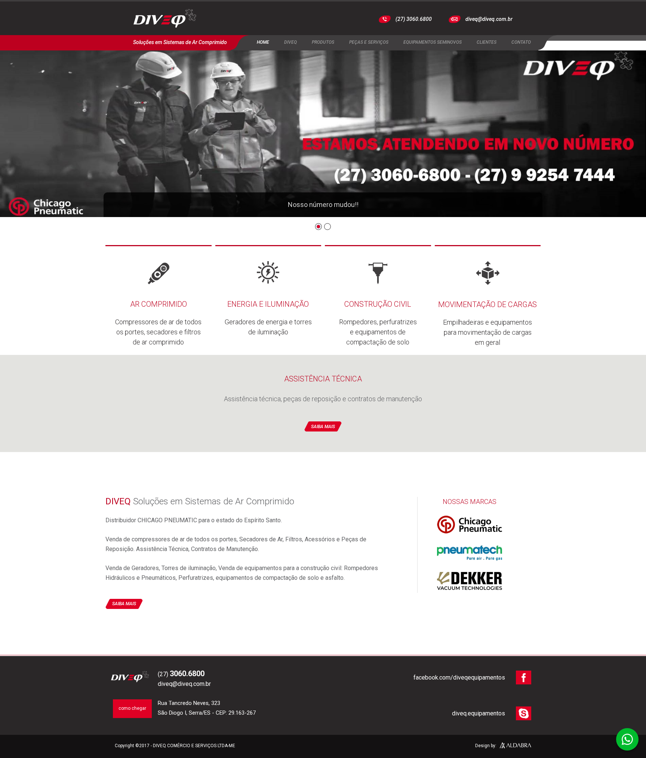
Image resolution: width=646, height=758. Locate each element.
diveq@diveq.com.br (489, 19)
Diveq (290, 42)
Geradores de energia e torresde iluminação (268, 318)
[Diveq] (165, 19)
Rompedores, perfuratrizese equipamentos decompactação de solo (378, 323)
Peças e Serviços (368, 42)
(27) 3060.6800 (414, 19)
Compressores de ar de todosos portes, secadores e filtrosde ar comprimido (158, 323)
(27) (181, 674)
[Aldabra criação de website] (515, 746)
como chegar (132, 708)
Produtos (323, 42)
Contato (521, 42)
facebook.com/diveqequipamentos (459, 677)
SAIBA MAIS (323, 426)
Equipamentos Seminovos (432, 42)
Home (263, 42)
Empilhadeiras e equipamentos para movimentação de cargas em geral (487, 323)
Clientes (486, 42)
